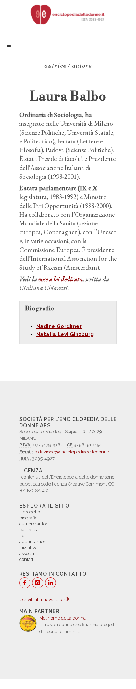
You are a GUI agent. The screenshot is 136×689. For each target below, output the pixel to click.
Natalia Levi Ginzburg (65, 334)
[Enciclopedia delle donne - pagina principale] (68, 14)
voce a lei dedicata (60, 279)
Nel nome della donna (62, 618)
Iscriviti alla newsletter (42, 599)
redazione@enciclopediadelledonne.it (73, 451)
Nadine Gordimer (59, 326)
